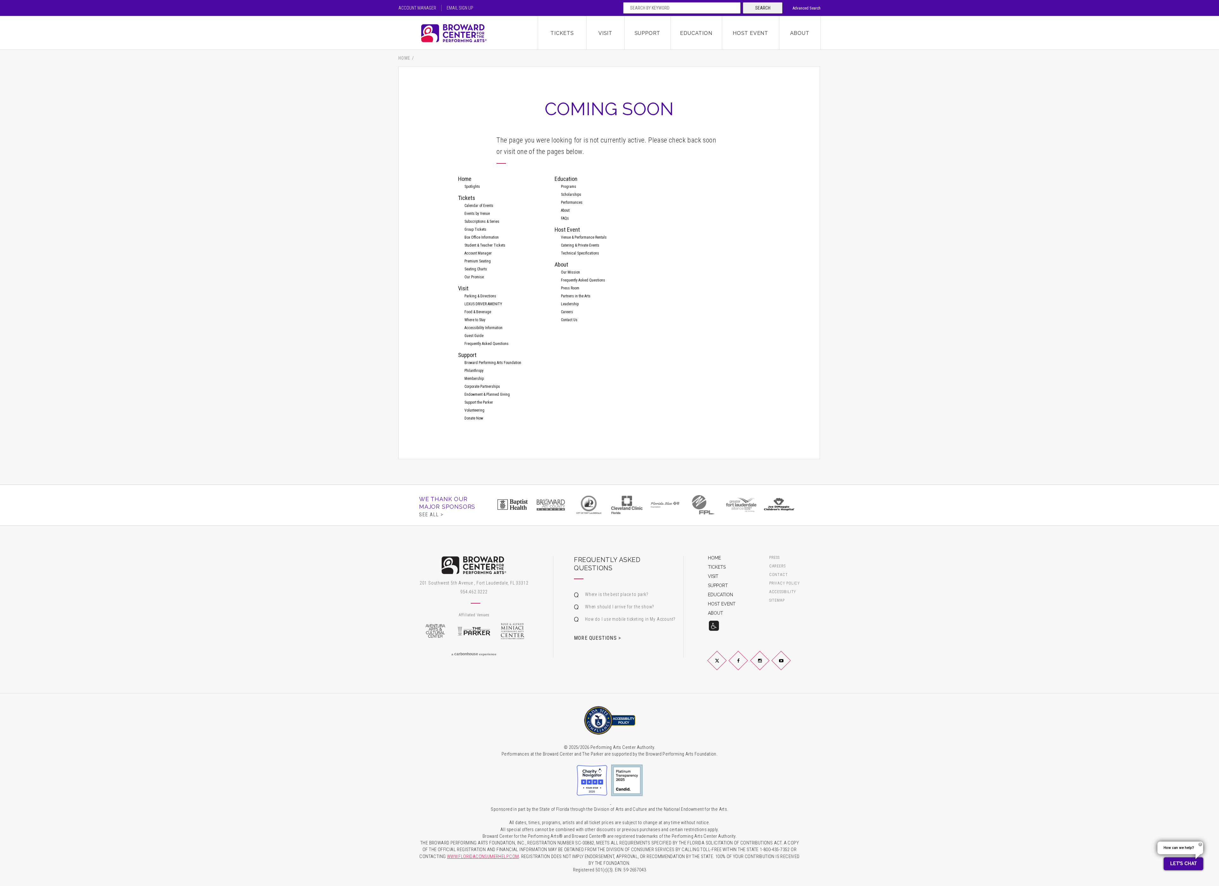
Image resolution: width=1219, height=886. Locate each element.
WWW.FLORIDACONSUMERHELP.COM (483, 856)
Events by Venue (477, 213)
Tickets (562, 33)
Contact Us (569, 320)
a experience (473, 654)
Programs (568, 186)
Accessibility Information (483, 328)
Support (648, 33)
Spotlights (472, 186)
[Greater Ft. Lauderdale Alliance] (741, 504)
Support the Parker (478, 402)
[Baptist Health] (512, 504)
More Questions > (597, 638)
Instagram (767, 666)
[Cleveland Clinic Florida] (627, 504)
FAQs (565, 218)
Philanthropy (473, 370)
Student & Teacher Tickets (484, 245)
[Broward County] (551, 504)
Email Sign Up (460, 7)
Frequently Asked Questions (486, 343)
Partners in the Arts (575, 296)
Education (696, 33)
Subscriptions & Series (481, 221)
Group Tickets (475, 229)
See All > (431, 514)
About (799, 33)
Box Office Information (481, 237)
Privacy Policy (784, 583)
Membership (474, 378)
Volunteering (474, 410)
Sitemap (777, 600)
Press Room (570, 288)
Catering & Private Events (580, 245)
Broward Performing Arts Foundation (492, 362)
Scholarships (571, 194)
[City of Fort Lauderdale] (589, 504)
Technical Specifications (580, 253)
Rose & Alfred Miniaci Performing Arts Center (512, 631)
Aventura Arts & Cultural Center (435, 631)
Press (774, 558)
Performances (572, 202)
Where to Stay (474, 320)
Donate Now (473, 418)
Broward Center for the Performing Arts (468, 33)
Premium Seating (477, 261)
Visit (605, 33)
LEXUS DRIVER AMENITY (483, 304)
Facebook (745, 666)
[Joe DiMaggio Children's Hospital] (779, 504)
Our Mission (570, 272)
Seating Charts (475, 269)
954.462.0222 (474, 591)
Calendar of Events (478, 205)
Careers (567, 312)
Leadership (570, 304)
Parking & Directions (480, 296)
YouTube (788, 666)
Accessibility (782, 592)
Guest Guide (473, 336)
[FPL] (703, 504)
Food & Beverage (477, 312)
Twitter (724, 666)
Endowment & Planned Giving (487, 394)
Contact (778, 575)
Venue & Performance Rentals (584, 237)
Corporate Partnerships (482, 386)
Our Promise (474, 277)
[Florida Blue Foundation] (665, 504)
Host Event (750, 33)
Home (404, 58)
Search (762, 7)
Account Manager (417, 7)
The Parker (474, 631)
